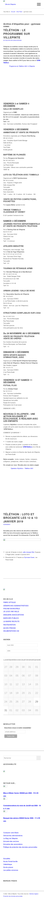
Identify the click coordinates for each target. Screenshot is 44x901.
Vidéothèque (7, 864)
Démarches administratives (13, 835)
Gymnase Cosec (29, 557)
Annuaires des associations (13, 844)
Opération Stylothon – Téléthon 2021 (22, 468)
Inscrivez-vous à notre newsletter (17, 728)
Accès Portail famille (10, 861)
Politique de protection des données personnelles (20, 847)
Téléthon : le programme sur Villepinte (16, 33)
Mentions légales (33, 894)
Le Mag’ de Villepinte (10, 838)
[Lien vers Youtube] (39, 898)
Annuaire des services (11, 841)
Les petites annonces (10, 870)
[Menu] (38, 4)
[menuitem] (33, 4)
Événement (6, 524)
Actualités (6, 858)
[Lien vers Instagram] (35, 898)
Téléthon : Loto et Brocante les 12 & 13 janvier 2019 (20, 517)
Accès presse (8, 867)
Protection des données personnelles (13, 896)
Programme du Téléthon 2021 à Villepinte (22, 66)
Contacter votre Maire (10, 832)
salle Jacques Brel (28, 552)
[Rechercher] (33, 4)
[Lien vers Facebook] (32, 898)
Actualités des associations (12, 40)
